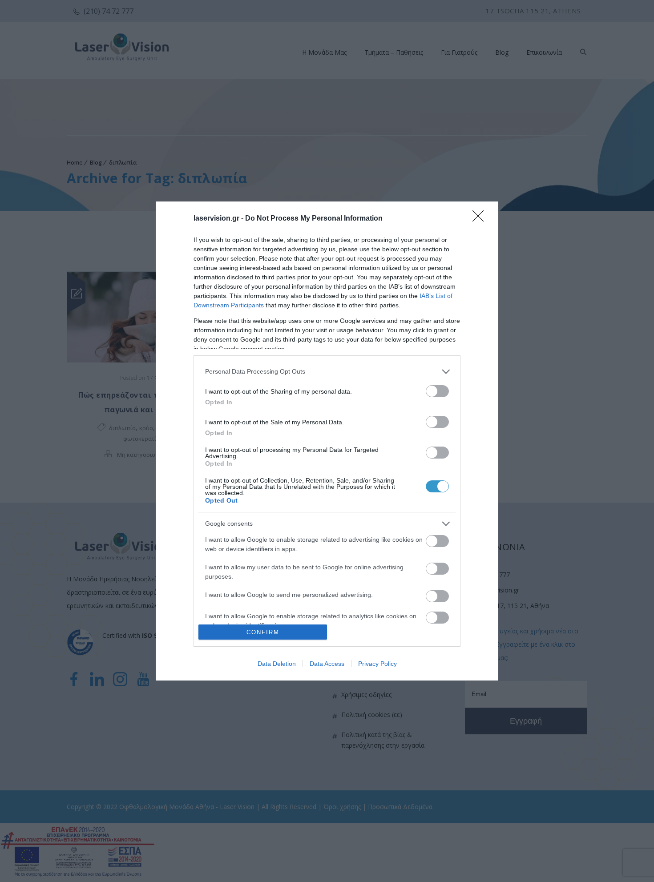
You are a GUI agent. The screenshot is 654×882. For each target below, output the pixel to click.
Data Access (327, 663)
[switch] (437, 391)
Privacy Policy (377, 663)
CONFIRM (262, 632)
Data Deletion (277, 663)
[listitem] (327, 371)
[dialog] (327, 441)
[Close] (480, 218)
